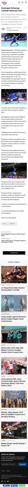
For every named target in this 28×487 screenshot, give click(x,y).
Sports (4, 223)
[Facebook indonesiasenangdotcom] (2, 481)
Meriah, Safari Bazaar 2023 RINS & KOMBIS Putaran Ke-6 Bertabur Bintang (13, 414)
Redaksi (8, 471)
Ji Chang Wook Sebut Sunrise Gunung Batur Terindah (13, 289)
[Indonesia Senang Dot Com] (8, 481)
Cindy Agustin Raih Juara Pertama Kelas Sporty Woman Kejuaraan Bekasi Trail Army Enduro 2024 (13, 382)
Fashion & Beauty (5, 314)
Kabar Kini (12, 223)
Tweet (15, 485)
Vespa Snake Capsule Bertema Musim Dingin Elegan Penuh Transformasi (13, 319)
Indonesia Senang (13, 30)
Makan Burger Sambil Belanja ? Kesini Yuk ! (13, 444)
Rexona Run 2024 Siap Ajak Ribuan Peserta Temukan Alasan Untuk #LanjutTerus (12, 350)
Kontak (3, 471)
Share (7, 485)
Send (22, 485)
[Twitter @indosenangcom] (5, 481)
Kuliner (3, 440)
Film (2, 285)
